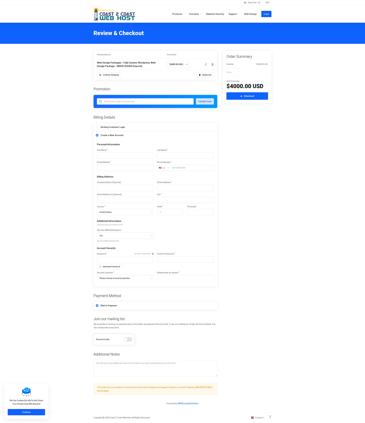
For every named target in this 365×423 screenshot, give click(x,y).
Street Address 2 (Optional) (109, 194)
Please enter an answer (167, 272)
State (159, 206)
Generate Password (111, 266)
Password (101, 254)
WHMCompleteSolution (188, 403)
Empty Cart (206, 75)
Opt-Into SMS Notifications (109, 230)
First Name (102, 150)
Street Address (164, 182)
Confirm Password (165, 254)
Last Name (162, 150)
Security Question (105, 272)
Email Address (103, 162)
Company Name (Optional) (109, 182)
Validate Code (204, 101)
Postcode (191, 206)
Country (100, 206)
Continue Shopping (111, 75)
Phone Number (164, 162)
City (159, 194)
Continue (26, 412)
